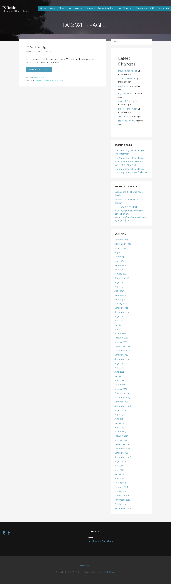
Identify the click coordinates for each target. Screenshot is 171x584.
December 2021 (122, 346)
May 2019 (119, 423)
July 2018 (118, 465)
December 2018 (122, 444)
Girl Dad (122, 116)
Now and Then (125, 121)
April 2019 (119, 427)
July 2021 (118, 367)
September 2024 (122, 244)
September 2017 (122, 508)
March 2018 (120, 483)
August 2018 (120, 461)
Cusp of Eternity (126, 101)
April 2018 (119, 478)
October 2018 (121, 453)
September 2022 (122, 312)
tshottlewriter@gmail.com (100, 541)
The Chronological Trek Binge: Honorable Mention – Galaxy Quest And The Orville (129, 161)
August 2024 (120, 248)
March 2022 (120, 333)
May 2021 (119, 376)
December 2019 (122, 393)
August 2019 (120, 410)
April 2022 (119, 329)
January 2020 (120, 389)
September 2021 (122, 359)
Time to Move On (127, 78)
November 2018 (122, 448)
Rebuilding (36, 46)
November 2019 (122, 397)
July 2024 (119, 252)
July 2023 (118, 286)
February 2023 (121, 299)
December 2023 (122, 278)
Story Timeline (124, 8)
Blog (52, 8)
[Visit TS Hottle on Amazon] (4, 533)
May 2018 (119, 474)
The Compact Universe (70, 8)
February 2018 (121, 487)
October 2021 (121, 355)
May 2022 (119, 325)
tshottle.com (40, 80)
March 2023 (120, 295)
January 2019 (120, 440)
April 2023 (119, 291)
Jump (132, 220)
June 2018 (119, 470)
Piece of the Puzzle (127, 109)
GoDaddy (111, 572)
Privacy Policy (86, 566)
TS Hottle (9, 7)
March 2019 (120, 431)
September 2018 (122, 457)
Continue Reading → (39, 69)
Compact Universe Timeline (99, 8)
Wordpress (59, 80)
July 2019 (118, 414)
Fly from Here (125, 93)
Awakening (123, 86)
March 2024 (120, 265)
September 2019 (122, 406)
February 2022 (121, 338)
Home (43, 8)
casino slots (120, 192)
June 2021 (119, 372)
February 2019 (121, 436)
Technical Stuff (39, 78)
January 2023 (120, 303)
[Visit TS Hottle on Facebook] (9, 533)
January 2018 (120, 491)
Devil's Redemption (127, 71)
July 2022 (118, 320)
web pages (49, 80)
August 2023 (120, 282)
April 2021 (119, 380)
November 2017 (122, 500)
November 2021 (122, 350)
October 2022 (121, 308)
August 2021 (120, 363)
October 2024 (121, 239)
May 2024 (119, 256)
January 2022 (120, 342)
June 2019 (119, 419)
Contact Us (163, 8)
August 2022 (120, 316)
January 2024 (120, 274)
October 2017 (121, 504)
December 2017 (122, 495)
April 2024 (119, 261)
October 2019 (121, 402)
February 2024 (121, 269)
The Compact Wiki (145, 8)
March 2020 (120, 384)
